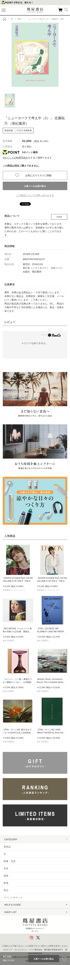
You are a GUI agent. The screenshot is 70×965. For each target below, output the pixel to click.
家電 (6, 883)
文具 (6, 868)
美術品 (7, 846)
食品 (6, 890)
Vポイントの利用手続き (15, 157)
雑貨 (6, 875)
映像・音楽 (9, 861)
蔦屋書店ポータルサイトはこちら (35, 930)
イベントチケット (13, 897)
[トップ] (4, 19)
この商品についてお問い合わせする (35, 195)
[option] (35, 55)
